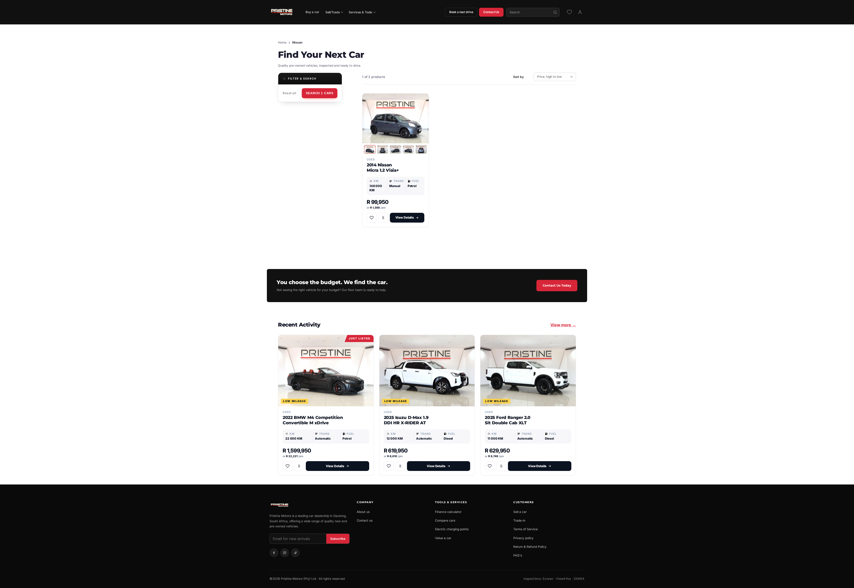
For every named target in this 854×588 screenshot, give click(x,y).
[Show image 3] (395, 149)
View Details (404, 217)
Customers (523, 502)
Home (282, 42)
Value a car (443, 538)
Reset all (289, 93)
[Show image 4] (408, 149)
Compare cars (445, 520)
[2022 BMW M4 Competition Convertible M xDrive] (326, 370)
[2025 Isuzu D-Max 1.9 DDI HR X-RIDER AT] (427, 371)
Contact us (365, 520)
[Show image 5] (421, 149)
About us (363, 512)
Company (365, 502)
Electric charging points (452, 529)
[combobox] (533, 12)
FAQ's (517, 555)
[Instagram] (284, 552)
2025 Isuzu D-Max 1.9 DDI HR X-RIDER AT (406, 420)
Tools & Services (451, 502)
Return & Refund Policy (529, 546)
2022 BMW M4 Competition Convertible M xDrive (313, 420)
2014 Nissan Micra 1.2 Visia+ (383, 167)
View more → (563, 325)
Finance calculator (448, 512)
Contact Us (491, 12)
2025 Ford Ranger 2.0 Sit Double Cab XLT (507, 420)
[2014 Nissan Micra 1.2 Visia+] (395, 118)
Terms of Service (525, 529)
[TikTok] (295, 552)
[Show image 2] (383, 149)
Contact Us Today (557, 285)
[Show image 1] (370, 149)
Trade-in (519, 520)
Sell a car (520, 512)
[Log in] (580, 12)
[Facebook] (274, 552)
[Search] (555, 12)
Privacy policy (523, 538)
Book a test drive (461, 12)
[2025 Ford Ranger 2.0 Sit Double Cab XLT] (528, 370)
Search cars (319, 93)
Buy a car (312, 12)
